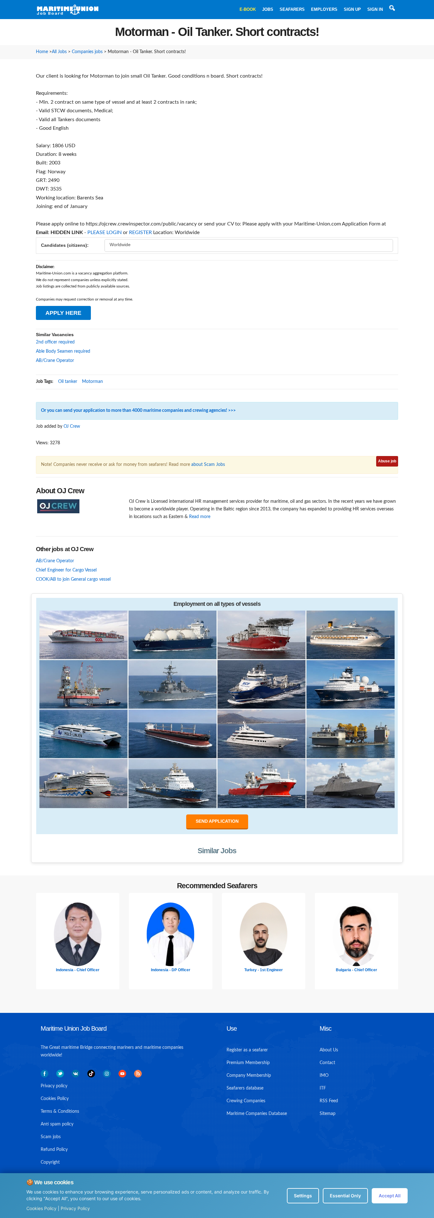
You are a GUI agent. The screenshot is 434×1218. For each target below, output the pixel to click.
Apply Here (63, 313)
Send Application (217, 821)
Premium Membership (248, 1063)
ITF (323, 1088)
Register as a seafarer (247, 1050)
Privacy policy (54, 1086)
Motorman (92, 381)
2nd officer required (55, 342)
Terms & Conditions (60, 1111)
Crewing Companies (246, 1101)
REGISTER (140, 232)
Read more (199, 517)
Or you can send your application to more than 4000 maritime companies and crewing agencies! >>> (138, 410)
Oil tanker (67, 381)
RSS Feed (329, 1101)
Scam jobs (51, 1137)
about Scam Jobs (208, 464)
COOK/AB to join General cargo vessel (73, 579)
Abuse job (387, 461)
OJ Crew (72, 426)
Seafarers (292, 9)
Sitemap (328, 1113)
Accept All (390, 1195)
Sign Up (352, 9)
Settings (303, 1195)
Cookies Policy (41, 1208)
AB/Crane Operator (55, 360)
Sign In (375, 9)
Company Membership (249, 1075)
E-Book (248, 9)
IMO (324, 1075)
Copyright (50, 1162)
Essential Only (345, 1195)
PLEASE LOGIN (104, 232)
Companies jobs (87, 52)
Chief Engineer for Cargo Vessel (66, 570)
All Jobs (59, 52)
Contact (327, 1063)
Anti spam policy (57, 1124)
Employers (324, 9)
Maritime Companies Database (257, 1113)
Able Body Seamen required (63, 351)
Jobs (267, 9)
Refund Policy (54, 1149)
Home (42, 52)
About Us (329, 1050)
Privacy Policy (75, 1208)
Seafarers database (245, 1088)
